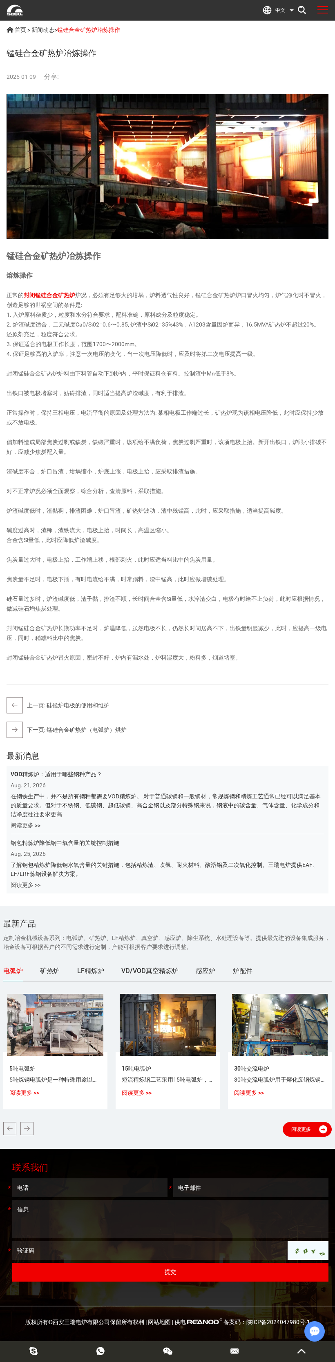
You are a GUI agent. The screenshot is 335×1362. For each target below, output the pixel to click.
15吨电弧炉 (136, 1068)
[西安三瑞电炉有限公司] (15, 10)
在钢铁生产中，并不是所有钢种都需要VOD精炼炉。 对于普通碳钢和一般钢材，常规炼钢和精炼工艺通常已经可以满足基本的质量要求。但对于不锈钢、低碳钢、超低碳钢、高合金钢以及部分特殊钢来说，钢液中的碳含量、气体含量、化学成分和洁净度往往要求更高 (166, 805)
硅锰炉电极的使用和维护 (78, 705)
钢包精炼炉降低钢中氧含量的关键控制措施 (65, 843)
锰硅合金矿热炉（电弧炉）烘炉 (87, 730)
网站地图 (159, 1322)
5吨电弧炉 (22, 1068)
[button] (9, 1128)
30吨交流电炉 (251, 1068)
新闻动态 (42, 30)
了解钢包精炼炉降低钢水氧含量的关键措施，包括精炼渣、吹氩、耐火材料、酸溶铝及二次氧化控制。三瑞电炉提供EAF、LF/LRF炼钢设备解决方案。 (164, 869)
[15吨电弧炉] (168, 1025)
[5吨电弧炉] (55, 1025)
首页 (20, 30)
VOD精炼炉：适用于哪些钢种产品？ (56, 774)
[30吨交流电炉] (280, 1025)
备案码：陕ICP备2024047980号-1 (266, 1322)
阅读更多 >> (25, 825)
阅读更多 (301, 1129)
